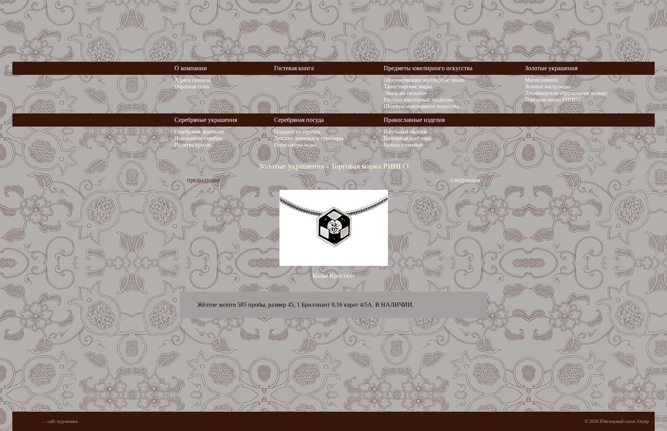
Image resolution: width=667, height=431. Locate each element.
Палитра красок (192, 145)
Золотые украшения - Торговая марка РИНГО (333, 166)
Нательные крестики (407, 138)
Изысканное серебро (198, 138)
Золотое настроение (548, 86)
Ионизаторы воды (295, 145)
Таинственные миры (408, 86)
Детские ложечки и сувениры (308, 138)
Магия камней (541, 80)
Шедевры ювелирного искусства (421, 106)
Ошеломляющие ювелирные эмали (424, 80)
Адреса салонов (192, 80)
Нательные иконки (405, 131)
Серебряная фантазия (198, 131)
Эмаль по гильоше (405, 93)
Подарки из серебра (297, 131)
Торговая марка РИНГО (552, 99)
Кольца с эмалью (403, 145)
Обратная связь (192, 86)
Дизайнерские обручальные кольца (565, 93)
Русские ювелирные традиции (419, 99)
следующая (465, 180)
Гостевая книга (294, 68)
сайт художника (62, 421)
